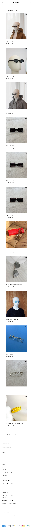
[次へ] (15, 434)
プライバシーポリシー (7, 500)
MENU (3, 2)
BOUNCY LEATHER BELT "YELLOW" (14, 423)
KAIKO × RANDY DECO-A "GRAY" (14, 284)
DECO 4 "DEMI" (9, 215)
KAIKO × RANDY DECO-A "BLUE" (14, 319)
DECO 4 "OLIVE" (10, 180)
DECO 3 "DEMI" (9, 41)
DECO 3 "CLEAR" (10, 111)
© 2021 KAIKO (5, 513)
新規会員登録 (5, 492)
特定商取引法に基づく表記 (9, 503)
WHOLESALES (6, 480)
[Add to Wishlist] (26, 14)
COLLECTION (5, 472)
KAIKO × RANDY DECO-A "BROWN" (14, 250)
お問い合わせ (5, 497)
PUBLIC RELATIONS (7, 483)
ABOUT (4, 469)
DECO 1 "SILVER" (10, 354)
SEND (3, 452)
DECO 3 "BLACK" (10, 76)
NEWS (3, 464)
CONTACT (4, 478)
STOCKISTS (5, 475)
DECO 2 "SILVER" (10, 389)
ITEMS (3, 467)
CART (30, 3)
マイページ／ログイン (7, 495)
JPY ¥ (15, 515)
